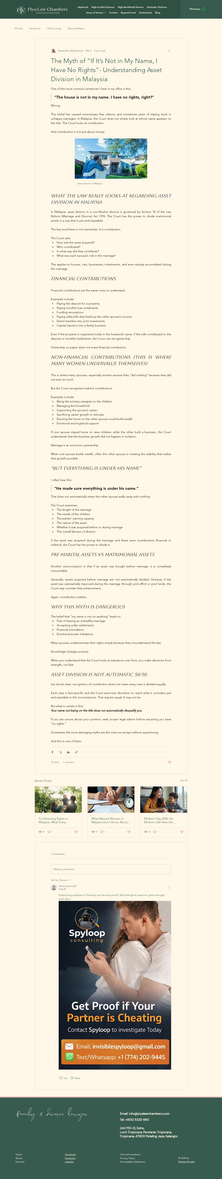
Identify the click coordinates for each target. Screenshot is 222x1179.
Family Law (34, 28)
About (18, 1158)
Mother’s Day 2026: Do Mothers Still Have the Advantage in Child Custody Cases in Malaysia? (162, 820)
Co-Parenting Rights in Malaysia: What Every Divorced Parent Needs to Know (55, 820)
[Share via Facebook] (52, 752)
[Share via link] (76, 752)
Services (20, 1161)
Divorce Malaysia (76, 28)
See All (183, 780)
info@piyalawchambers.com (149, 1114)
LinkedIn (69, 1161)
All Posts (18, 28)
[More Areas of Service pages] (105, 12)
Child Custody (54, 28)
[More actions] (169, 51)
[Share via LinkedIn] (68, 752)
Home (18, 1154)
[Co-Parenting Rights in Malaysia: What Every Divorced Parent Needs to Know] (58, 799)
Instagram (70, 1158)
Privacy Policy (128, 1158)
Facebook (70, 1154)
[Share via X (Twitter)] (60, 752)
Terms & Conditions (130, 1154)
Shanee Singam (186, 1161)
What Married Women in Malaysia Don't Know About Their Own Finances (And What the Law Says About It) (109, 820)
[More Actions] (169, 887)
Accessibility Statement (132, 1161)
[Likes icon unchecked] (61, 1078)
